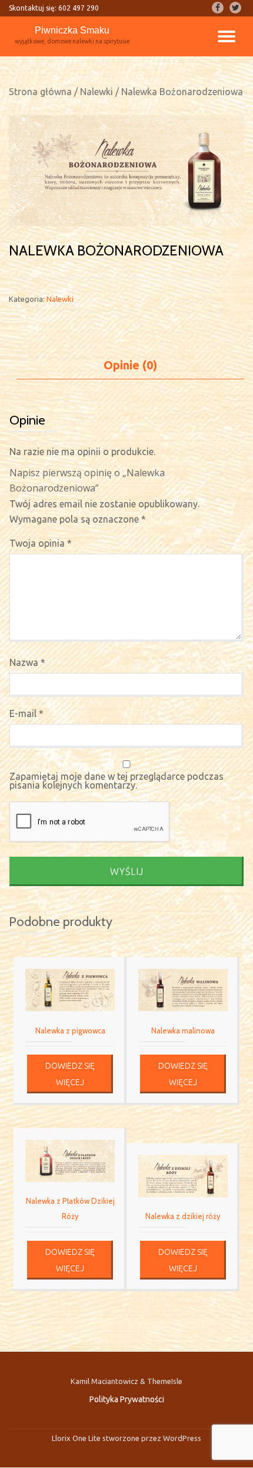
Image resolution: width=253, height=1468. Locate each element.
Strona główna (40, 91)
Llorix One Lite (77, 1438)
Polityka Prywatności (126, 1399)
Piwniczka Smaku (72, 30)
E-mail (26, 713)
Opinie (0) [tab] (130, 365)
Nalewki (96, 91)
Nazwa (27, 662)
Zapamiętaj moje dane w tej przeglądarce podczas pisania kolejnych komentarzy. (116, 781)
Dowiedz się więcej (70, 1074)
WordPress (181, 1438)
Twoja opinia (40, 543)
